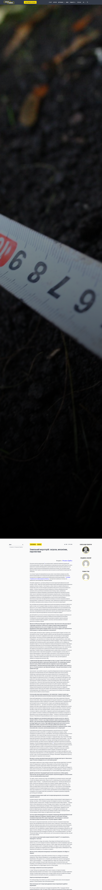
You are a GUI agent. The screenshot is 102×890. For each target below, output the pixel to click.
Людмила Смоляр (85, 558)
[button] (22, 544)
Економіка (33, 544)
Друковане (60, 2)
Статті (50, 2)
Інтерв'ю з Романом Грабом (16, 547)
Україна (39, 544)
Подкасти (72, 2)
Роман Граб (85, 571)
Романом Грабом (67, 560)
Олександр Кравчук (86, 544)
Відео (67, 2)
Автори (55, 2)
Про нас (79, 2)
